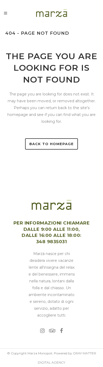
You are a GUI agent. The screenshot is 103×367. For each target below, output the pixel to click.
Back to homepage (51, 144)
